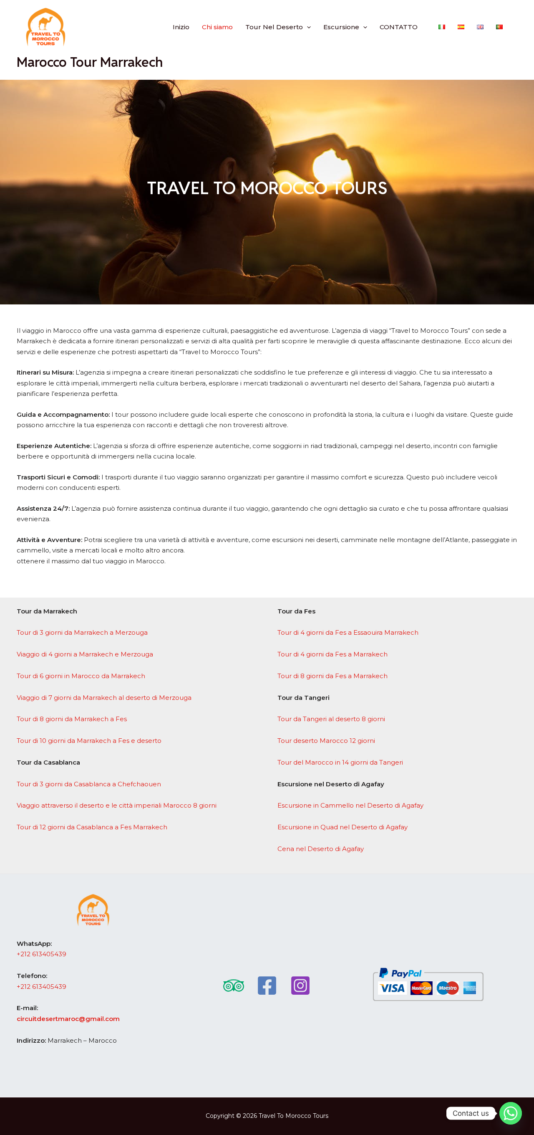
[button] (307, 27)
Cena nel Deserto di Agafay (320, 849)
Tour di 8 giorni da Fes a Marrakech (332, 676)
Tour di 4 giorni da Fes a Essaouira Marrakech (347, 632)
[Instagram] (300, 985)
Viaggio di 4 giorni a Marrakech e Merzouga (85, 654)
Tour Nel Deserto (274, 27)
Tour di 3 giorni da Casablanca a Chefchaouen (89, 784)
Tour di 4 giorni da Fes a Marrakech (332, 654)
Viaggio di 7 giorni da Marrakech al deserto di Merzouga (104, 698)
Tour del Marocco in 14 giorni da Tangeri (340, 762)
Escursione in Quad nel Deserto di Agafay (342, 827)
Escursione (341, 27)
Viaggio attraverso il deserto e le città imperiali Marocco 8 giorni (117, 805)
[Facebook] (267, 985)
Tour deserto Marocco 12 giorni (326, 741)
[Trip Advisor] (233, 985)
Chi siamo (217, 27)
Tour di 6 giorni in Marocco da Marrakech (81, 676)
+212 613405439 (41, 954)
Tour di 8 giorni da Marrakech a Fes (72, 719)
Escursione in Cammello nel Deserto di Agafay (350, 805)
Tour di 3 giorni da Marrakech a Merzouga (82, 632)
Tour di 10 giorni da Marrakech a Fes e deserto (89, 741)
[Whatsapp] (510, 1113)
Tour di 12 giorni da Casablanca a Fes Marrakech (92, 827)
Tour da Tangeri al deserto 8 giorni (331, 719)
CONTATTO (399, 27)
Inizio (181, 27)
